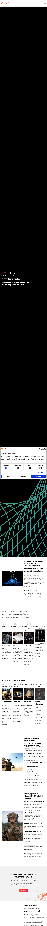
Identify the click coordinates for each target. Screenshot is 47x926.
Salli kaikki (38, 476)
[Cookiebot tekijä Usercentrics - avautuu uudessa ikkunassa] (40, 449)
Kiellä (8, 476)
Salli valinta (23, 476)
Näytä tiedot (40, 472)
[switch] (17, 468)
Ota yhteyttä (23, 890)
